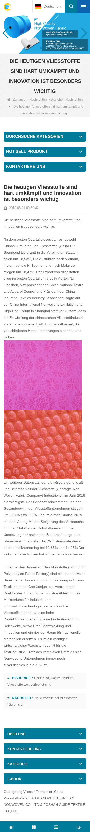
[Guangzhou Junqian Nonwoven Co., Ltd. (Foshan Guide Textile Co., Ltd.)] (7, 7)
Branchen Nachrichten (67, 99)
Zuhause (19, 99)
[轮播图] (45, 33)
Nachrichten (38, 99)
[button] (41, 48)
